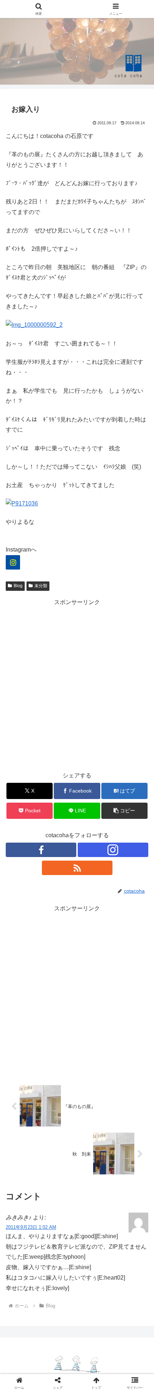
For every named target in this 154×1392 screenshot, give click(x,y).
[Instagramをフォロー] (113, 850)
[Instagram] (13, 562)
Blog (18, 585)
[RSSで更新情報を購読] (77, 868)
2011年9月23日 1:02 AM (31, 1227)
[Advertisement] (77, 685)
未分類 (40, 585)
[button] (124, 811)
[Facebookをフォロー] (41, 850)
